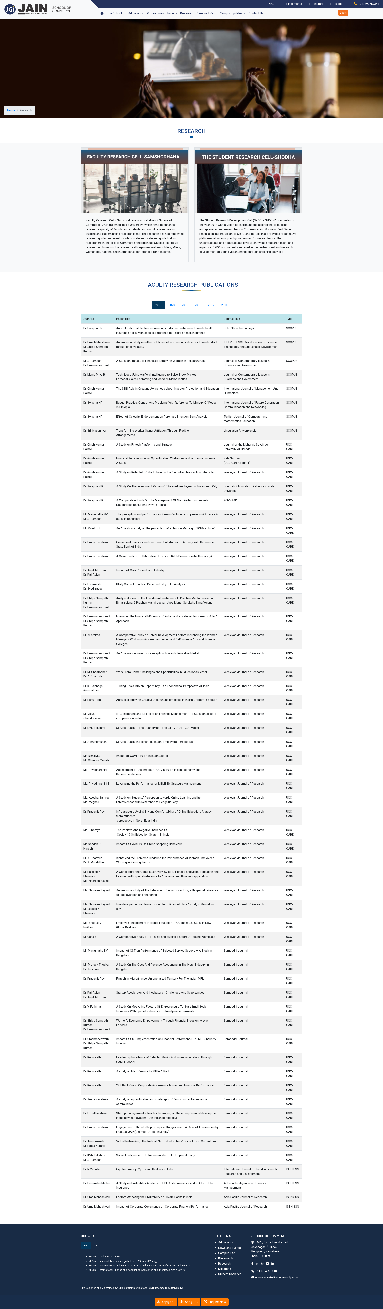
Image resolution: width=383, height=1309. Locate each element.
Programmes (155, 13)
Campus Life (226, 1253)
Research (186, 13)
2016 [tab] (224, 305)
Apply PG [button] (191, 1302)
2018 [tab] (198, 305)
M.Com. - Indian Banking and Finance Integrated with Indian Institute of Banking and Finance (139, 1265)
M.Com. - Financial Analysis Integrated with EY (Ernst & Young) (123, 1261)
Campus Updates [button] (231, 13)
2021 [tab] (158, 305)
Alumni (318, 4)
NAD (271, 4)
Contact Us (256, 13)
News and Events (229, 1248)
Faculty (172, 13)
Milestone (224, 1269)
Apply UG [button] (167, 1302)
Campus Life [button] (205, 13)
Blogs (338, 4)
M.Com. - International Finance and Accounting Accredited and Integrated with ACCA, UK (137, 1270)
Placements (294, 4)
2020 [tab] (172, 305)
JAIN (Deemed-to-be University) (166, 1288)
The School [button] (115, 13)
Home (11, 110)
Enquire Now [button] (217, 1302)
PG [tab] (85, 1245)
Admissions (136, 13)
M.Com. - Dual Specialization (104, 1256)
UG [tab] (95, 1245)
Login (343, 12)
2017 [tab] (211, 305)
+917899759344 (368, 4)
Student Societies (229, 1274)
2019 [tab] (185, 305)
